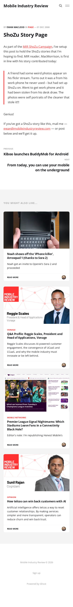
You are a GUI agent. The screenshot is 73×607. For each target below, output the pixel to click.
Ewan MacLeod (15, 27)
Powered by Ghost (36, 583)
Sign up (36, 573)
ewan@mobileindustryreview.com (27, 128)
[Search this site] (60, 5)
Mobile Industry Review (26, 6)
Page (31, 27)
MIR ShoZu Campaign (37, 47)
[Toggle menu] (67, 5)
